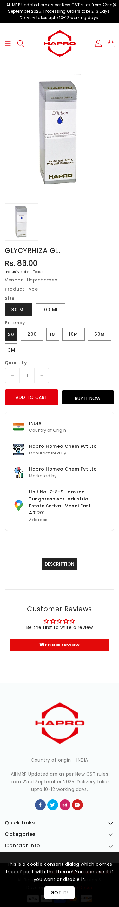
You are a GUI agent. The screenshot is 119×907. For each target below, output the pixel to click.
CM (11, 350)
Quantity (16, 363)
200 (32, 334)
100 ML (50, 310)
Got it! (60, 893)
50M (99, 334)
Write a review (59, 644)
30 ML (18, 310)
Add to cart (32, 397)
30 (11, 334)
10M (73, 334)
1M (53, 334)
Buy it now (88, 398)
